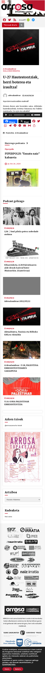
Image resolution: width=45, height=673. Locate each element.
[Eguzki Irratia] (19, 548)
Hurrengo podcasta (15, 143)
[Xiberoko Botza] (29, 590)
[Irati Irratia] (31, 559)
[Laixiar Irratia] (15, 571)
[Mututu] (32, 115)
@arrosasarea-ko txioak (13, 425)
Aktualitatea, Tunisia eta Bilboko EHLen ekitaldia (21, 333)
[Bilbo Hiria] (31, 542)
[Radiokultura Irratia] (31, 577)
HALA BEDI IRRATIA (11, 71)
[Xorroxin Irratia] (13, 596)
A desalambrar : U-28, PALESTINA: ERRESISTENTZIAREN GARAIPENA (21, 368)
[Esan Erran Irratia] (35, 548)
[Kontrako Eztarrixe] (8, 571)
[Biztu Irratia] (7, 548)
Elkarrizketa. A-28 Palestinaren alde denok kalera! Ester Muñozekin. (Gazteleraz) (20, 268)
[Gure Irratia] (28, 553)
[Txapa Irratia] (17, 590)
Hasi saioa (8, 516)
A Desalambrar (9, 69)
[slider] (37, 115)
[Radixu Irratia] (16, 583)
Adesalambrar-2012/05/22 (17, 301)
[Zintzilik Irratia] (32, 596)
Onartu (7, 669)
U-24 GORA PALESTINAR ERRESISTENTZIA (16, 403)
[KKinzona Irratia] (31, 565)
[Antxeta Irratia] (29, 530)
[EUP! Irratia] (14, 553)
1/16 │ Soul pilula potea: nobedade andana (21, 233)
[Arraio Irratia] (15, 536)
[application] (22, 115)
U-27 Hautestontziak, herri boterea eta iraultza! (21, 82)
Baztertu (18, 669)
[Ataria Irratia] (32, 536)
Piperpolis (9, 149)
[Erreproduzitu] (6, 115)
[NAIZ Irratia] (30, 571)
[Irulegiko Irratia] (11, 565)
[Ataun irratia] (14, 542)
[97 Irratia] (13, 530)
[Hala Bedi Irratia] (17, 559)
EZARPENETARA (8, 665)
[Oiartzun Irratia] (14, 577)
